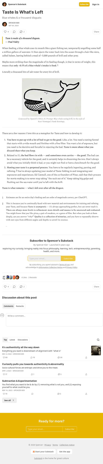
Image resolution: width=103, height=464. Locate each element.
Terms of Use (64, 264)
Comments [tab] (8, 306)
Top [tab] (5, 340)
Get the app (64, 451)
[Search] (98, 339)
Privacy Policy (71, 267)
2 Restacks (32, 277)
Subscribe (84, 4)
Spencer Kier (14, 23)
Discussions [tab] (23, 340)
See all (7, 400)
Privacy (48, 445)
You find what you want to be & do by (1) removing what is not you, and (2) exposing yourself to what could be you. (41, 385)
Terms (55, 445)
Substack (38, 458)
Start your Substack (44, 451)
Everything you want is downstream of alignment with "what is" (31, 350)
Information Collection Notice (50, 267)
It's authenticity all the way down (20, 347)
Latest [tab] (12, 340)
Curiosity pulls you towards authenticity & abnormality (33, 364)
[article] (51, 352)
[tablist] (13, 306)
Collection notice (67, 445)
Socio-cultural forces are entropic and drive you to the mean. (30, 367)
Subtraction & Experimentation (19, 381)
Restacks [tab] (20, 306)
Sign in (95, 4)
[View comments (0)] (14, 31)
